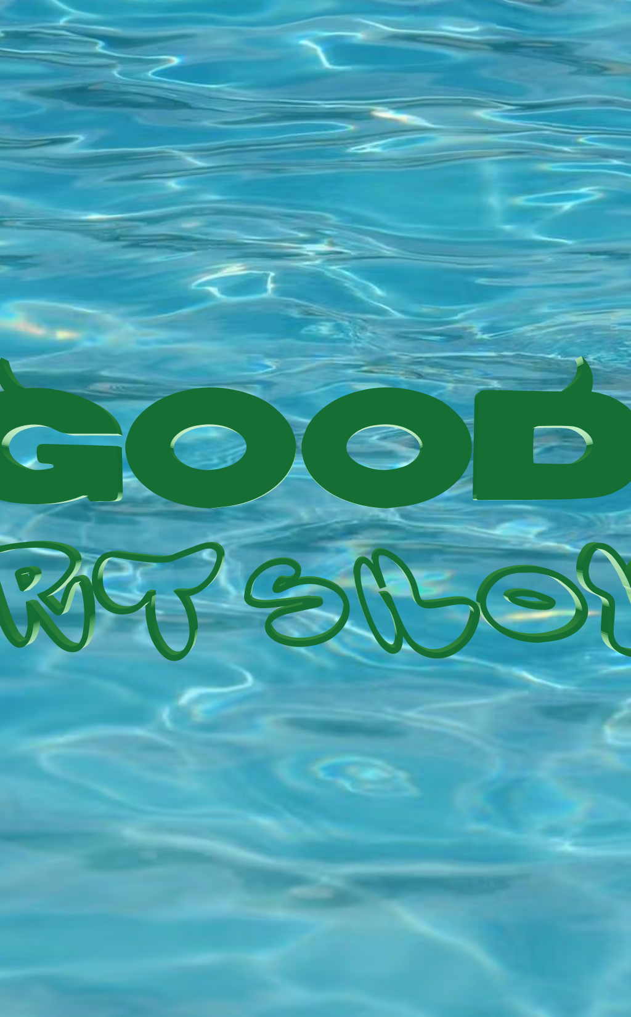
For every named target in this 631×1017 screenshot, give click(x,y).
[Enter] (315, 508)
